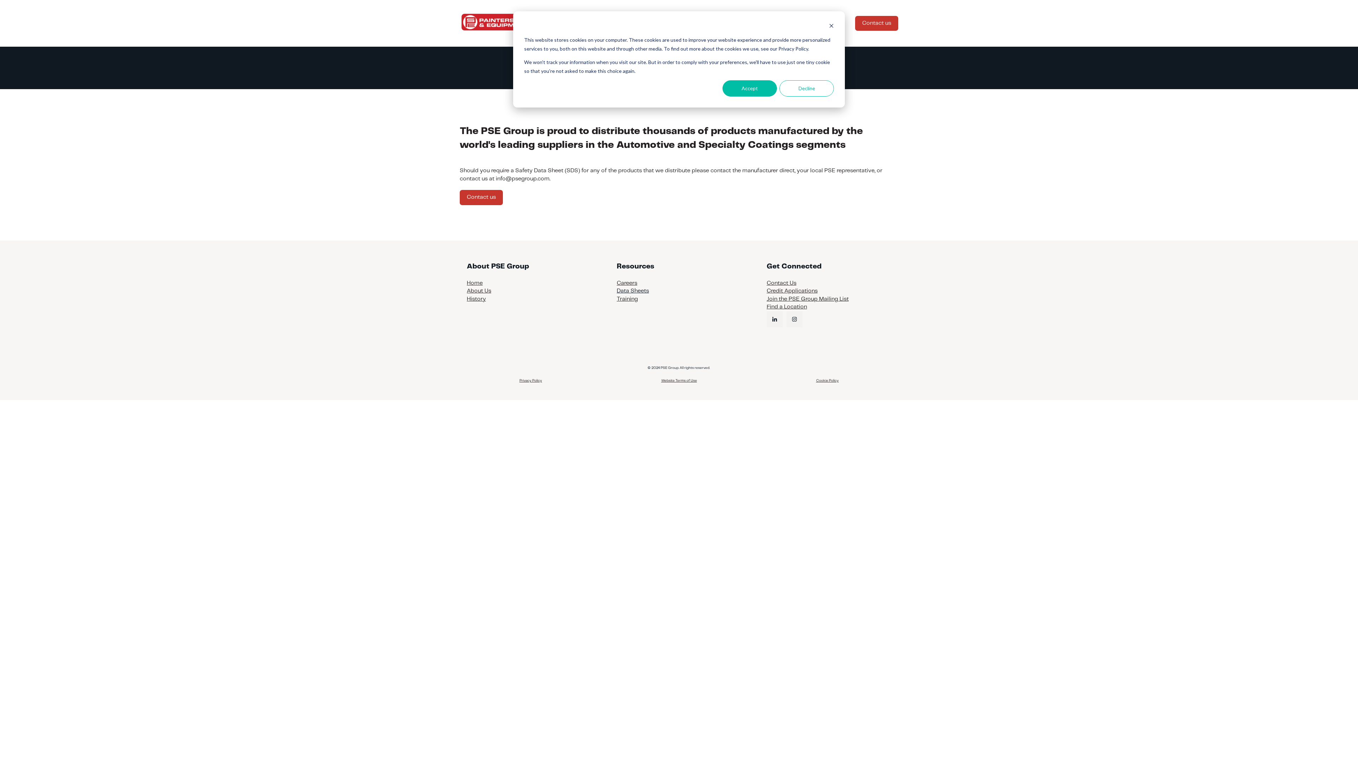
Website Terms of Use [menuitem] (679, 380)
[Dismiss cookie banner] (831, 26)
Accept (750, 88)
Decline (807, 88)
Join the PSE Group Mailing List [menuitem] (808, 299)
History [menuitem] (476, 299)
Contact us (876, 23)
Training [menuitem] (627, 299)
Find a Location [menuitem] (787, 306)
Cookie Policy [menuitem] (827, 380)
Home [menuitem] (475, 283)
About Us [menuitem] (479, 291)
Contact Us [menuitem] (781, 283)
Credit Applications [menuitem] (792, 291)
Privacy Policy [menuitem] (531, 380)
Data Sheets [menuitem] (633, 291)
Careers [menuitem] (627, 283)
